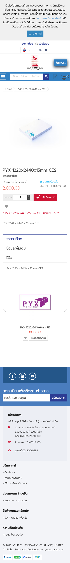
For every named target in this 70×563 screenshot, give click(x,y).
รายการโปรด (46, 50)
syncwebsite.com (54, 549)
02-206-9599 (30, 450)
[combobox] (26, 77)
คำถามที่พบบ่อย (13, 478)
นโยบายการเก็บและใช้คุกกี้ (48, 18)
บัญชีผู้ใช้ (40, 50)
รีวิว (9, 257)
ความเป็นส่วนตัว (13, 534)
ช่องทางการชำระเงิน (15, 500)
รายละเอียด (14, 239)
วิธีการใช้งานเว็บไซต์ (15, 483)
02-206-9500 (33, 442)
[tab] (35, 239)
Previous (3, 310)
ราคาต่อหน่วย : (10, 176)
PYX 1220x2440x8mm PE (35, 327)
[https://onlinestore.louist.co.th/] (35, 62)
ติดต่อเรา (9, 472)
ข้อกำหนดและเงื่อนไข (15, 517)
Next (66, 310)
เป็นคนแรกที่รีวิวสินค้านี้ (15, 182)
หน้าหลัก (8, 89)
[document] (35, 20)
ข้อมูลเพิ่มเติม (16, 248)
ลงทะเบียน (27, 44)
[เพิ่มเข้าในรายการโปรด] (6, 206)
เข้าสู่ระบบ (44, 44)
